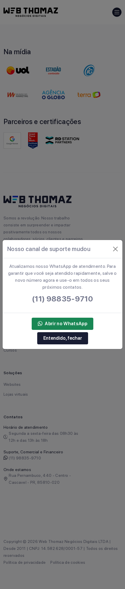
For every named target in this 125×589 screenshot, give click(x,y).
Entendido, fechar (62, 338)
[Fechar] (115, 249)
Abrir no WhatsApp (66, 323)
